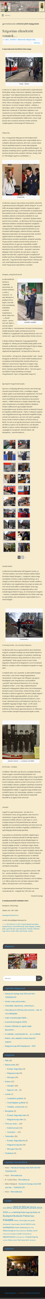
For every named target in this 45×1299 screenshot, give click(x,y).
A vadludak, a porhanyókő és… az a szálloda (22, 1034)
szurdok (19, 1234)
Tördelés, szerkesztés (16, 1107)
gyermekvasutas (21, 929)
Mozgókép (9, 1111)
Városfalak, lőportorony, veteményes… (20, 1006)
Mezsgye (11, 1077)
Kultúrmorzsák (13, 1128)
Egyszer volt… (13, 1090)
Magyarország (30, 39)
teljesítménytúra (9, 1237)
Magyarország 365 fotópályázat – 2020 (20, 1046)
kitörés (17, 1227)
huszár (23, 1224)
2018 (5, 1212)
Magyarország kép (14, 1145)
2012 (9, 1207)
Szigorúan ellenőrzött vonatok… (17, 33)
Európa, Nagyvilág (14, 1069)
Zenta (10, 1240)
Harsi (7, 39)
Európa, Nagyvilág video (16, 1115)
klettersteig (24, 1227)
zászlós (14, 1240)
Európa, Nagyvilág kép (16, 1140)
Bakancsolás (21, 39)
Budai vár (36, 1212)
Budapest (8, 1216)
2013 (17, 1207)
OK (38, 978)
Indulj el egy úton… (11, 1293)
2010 (4, 1208)
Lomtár (8, 1094)
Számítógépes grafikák (16, 1103)
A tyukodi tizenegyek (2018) (16, 1022)
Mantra (29, 1293)
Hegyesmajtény (15, 1224)
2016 (39, 1207)
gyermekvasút (10, 929)
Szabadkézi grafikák (15, 1098)
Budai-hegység (29, 926)
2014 (25, 1207)
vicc (23, 1237)
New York (31, 1227)
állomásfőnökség (18, 926)
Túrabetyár (9, 1153)
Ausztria (10, 1212)
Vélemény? (37, 43)
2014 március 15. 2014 (13, 924)
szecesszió (6, 1234)
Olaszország (8, 1231)
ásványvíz (33, 1240)
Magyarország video (15, 1119)
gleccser (27, 1220)
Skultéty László (32, 1231)
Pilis (14, 1230)
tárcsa (8, 931)
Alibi (6, 1060)
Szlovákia (13, 1234)
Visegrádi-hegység (31, 1237)
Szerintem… (12, 1132)
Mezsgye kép (12, 1149)
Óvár (19, 1240)
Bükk (32, 1216)
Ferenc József (19, 1220)
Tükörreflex (9, 1136)
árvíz (27, 1240)
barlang (16, 1212)
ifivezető (30, 929)
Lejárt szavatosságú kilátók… (16, 1018)
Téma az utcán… (12, 1124)
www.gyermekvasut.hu (10, 915)
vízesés (5, 1240)
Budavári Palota (21, 1216)
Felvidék (8, 1220)
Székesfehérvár (27, 1234)
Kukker (8, 1082)
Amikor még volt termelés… (16, 1001)
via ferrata (19, 1237)
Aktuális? (10, 1086)
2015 (32, 1207)
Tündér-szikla (15, 931)
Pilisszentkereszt (21, 1230)
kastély (33, 1224)
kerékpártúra (8, 1227)
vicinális (30, 931)
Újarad (23, 1240)
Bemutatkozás (16, 1175)
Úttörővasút (23, 931)
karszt (28, 1224)
